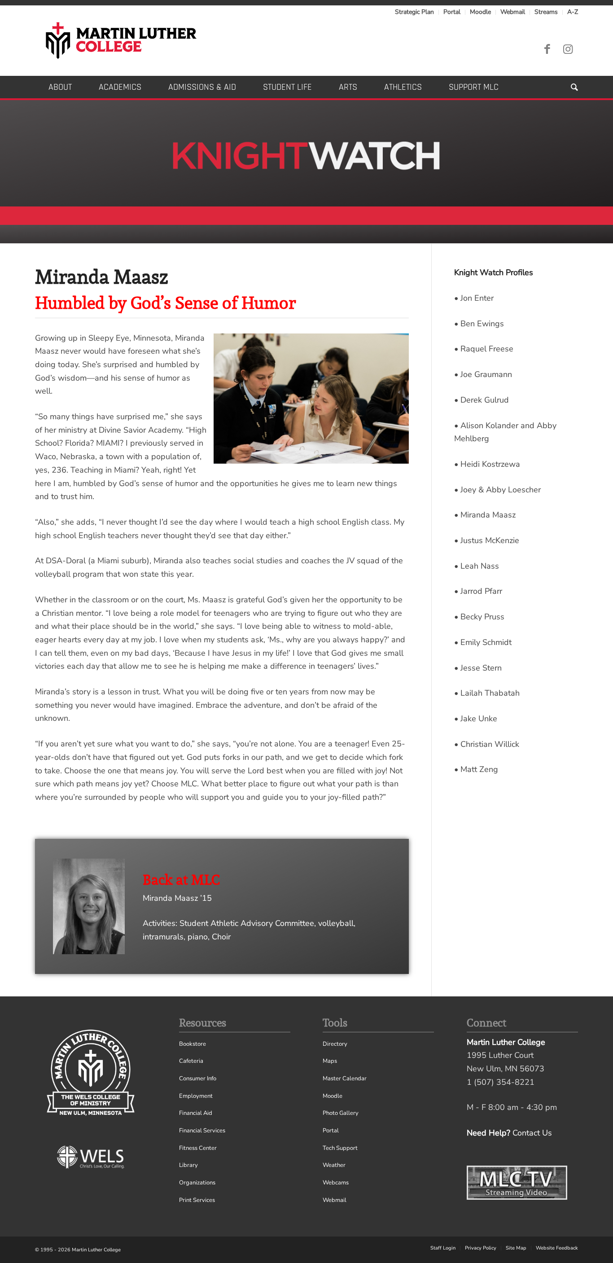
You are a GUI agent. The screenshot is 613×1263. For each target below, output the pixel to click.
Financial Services (202, 1131)
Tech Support (340, 1148)
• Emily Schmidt (483, 642)
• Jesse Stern (478, 667)
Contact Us (532, 1132)
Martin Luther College (96, 1249)
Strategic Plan (414, 12)
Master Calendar (345, 1078)
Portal (451, 12)
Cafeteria (191, 1061)
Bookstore (192, 1044)
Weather (334, 1165)
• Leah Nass (476, 566)
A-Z (572, 12)
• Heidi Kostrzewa (487, 464)
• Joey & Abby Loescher (497, 489)
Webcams (336, 1183)
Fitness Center (198, 1148)
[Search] (567, 87)
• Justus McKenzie (486, 540)
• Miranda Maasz (485, 514)
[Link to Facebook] (547, 49)
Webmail (512, 12)
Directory (335, 1044)
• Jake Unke (475, 718)
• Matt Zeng (476, 769)
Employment (196, 1096)
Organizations (197, 1183)
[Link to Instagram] (568, 49)
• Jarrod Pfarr (478, 591)
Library (188, 1165)
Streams (546, 12)
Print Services (197, 1200)
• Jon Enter (474, 298)
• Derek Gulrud (481, 400)
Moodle (480, 12)
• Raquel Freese (483, 348)
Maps (330, 1061)
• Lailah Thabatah (487, 693)
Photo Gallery (341, 1113)
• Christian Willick (486, 744)
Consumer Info (197, 1078)
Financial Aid (195, 1113)
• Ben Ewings (479, 323)
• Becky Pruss (479, 616)
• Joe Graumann (483, 374)
